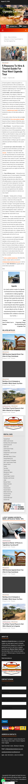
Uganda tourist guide (12, 110)
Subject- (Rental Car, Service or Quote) (12, 700)
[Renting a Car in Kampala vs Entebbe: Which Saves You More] (14, 369)
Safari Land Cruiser (8, 441)
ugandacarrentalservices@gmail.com (11, 752)
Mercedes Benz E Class (10, 456)
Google (4, 152)
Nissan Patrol (7, 464)
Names (4, 684)
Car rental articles (7, 540)
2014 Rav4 (6, 454)
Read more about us (7, 658)
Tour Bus (6, 468)
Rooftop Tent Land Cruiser (10, 443)
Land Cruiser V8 (8, 444)
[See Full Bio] (17, 316)
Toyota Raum (7, 495)
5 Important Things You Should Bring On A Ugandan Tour (20, 323)
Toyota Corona (7, 493)
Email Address (6, 692)
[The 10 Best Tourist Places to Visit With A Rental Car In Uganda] (14, 396)
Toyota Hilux (7, 470)
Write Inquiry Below (7, 708)
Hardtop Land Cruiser (9, 478)
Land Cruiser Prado (8, 448)
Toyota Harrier (7, 490)
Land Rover (6, 474)
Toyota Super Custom (9, 476)
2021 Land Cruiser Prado (10, 462)
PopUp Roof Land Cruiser (10, 452)
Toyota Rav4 (7, 439)
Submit (5, 721)
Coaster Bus (7, 450)
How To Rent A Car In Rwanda (8, 322)
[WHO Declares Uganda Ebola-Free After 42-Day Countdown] (14, 342)
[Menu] (2, 30)
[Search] (26, 30)
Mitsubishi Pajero (8, 472)
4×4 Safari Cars (11, 26)
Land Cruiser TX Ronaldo (10, 460)
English (6, 782)
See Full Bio (13, 316)
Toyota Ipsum (7, 488)
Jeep (5, 480)
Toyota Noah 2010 (8, 458)
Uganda (5, 77)
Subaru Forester (8, 484)
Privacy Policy (14, 779)
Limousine (6, 486)
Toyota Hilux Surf (8, 497)
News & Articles (5, 62)
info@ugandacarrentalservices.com (11, 262)
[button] (2, 30)
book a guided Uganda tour (10, 258)
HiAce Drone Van (8, 491)
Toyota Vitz (6, 499)
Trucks (5, 466)
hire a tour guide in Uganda (17, 119)
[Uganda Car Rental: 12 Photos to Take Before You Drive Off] (14, 531)
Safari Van (6, 446)
